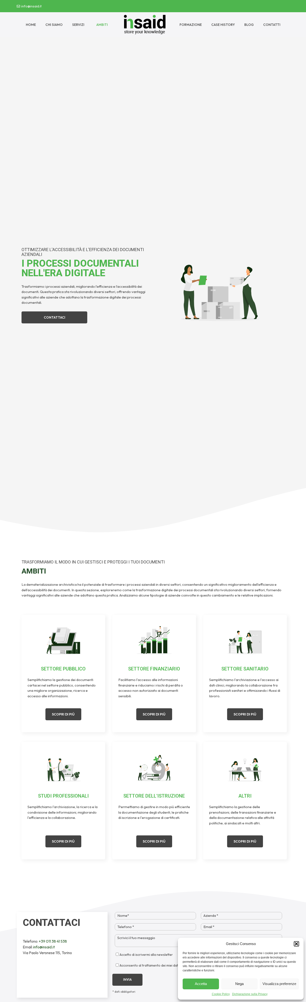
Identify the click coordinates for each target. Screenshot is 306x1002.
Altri (244, 796)
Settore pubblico (63, 669)
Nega (239, 984)
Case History (223, 25)
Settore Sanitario (244, 669)
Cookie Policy (221, 994)
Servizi (78, 25)
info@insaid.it (31, 6)
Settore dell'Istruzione (154, 796)
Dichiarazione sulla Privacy (250, 994)
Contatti (271, 25)
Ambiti (102, 25)
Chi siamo (54, 25)
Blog (249, 25)
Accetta (201, 984)
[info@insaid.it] (18, 6)
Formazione (191, 25)
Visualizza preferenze (279, 984)
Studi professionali (63, 796)
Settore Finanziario (154, 669)
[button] (296, 943)
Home (31, 25)
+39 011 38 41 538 (52, 941)
